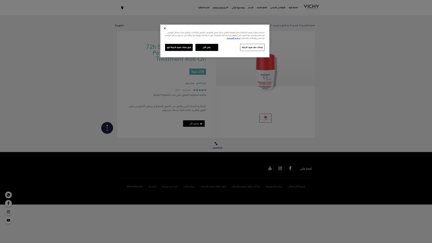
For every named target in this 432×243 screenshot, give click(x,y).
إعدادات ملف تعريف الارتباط (252, 47)
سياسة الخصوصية (233, 38)
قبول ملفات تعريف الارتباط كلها (179, 47)
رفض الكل (207, 47)
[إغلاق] (164, 28)
